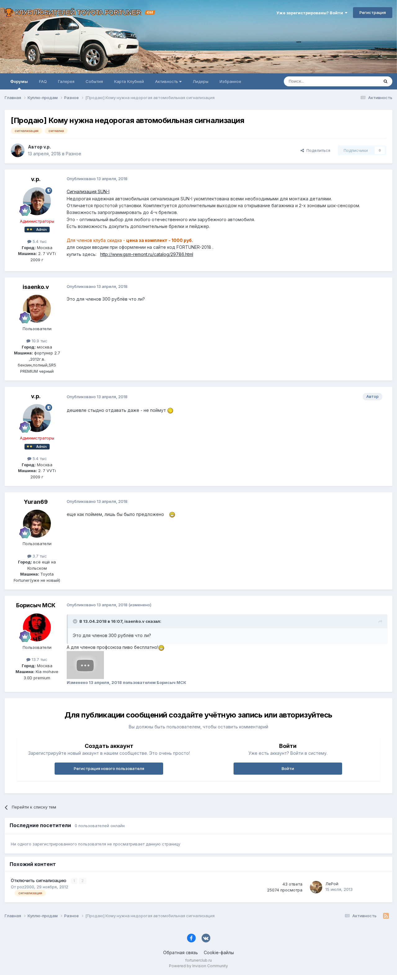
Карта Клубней (129, 81)
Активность (167, 81)
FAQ (43, 81)
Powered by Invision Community (198, 966)
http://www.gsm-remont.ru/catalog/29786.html (146, 254)
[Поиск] (385, 81)
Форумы (19, 81)
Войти (288, 768)
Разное (73, 153)
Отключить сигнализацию (39, 880)
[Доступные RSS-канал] (386, 916)
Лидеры (200, 81)
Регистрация (372, 12)
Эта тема (362, 81)
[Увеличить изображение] (85, 664)
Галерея (66, 81)
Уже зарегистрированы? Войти (310, 12)
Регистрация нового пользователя (109, 768)
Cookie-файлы (219, 952)
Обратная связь (180, 952)
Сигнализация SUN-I (88, 191)
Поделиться (317, 150)
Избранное (230, 81)
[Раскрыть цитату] (75, 621)
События (94, 81)
